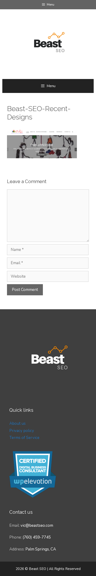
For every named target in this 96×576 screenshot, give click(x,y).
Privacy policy (21, 430)
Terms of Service (24, 437)
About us (17, 423)
